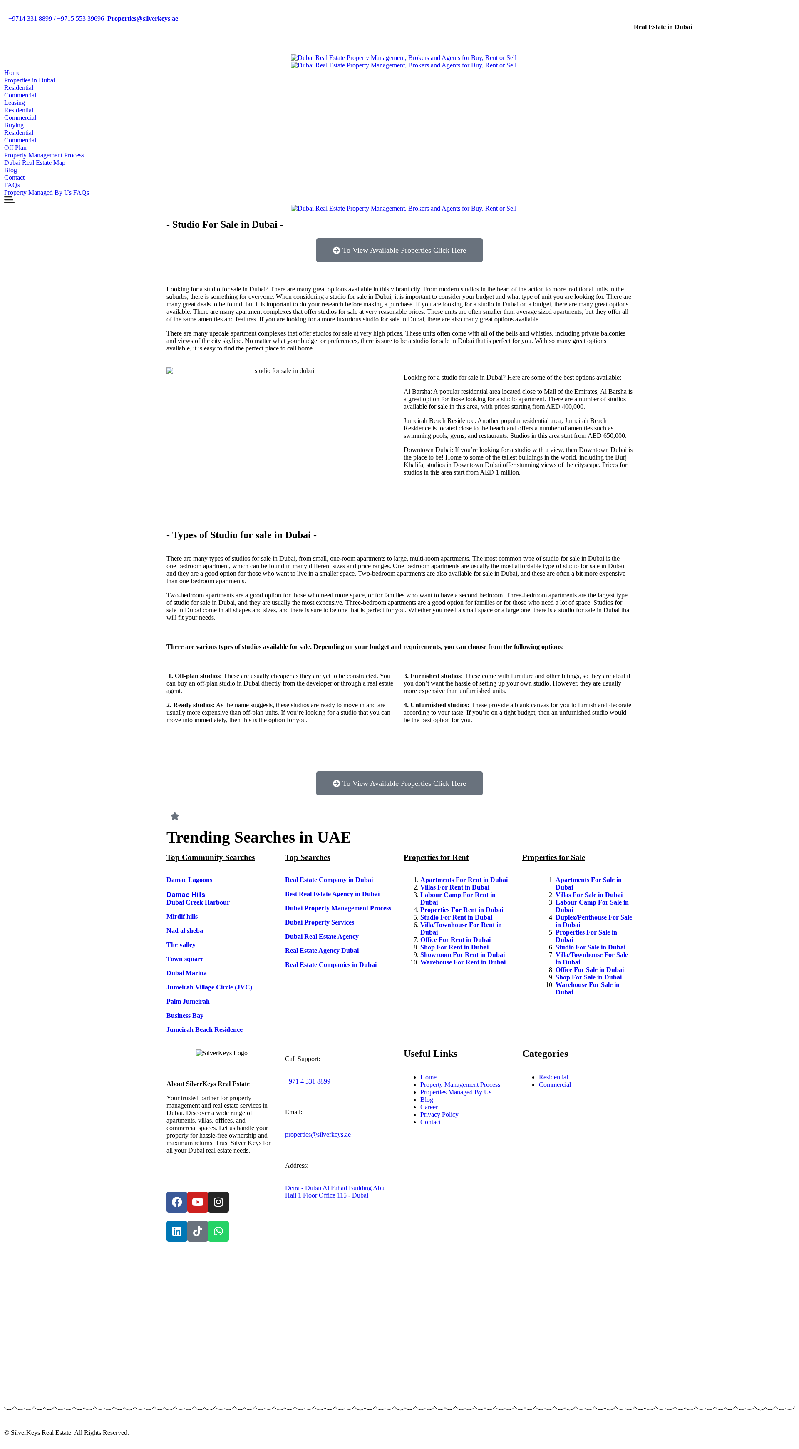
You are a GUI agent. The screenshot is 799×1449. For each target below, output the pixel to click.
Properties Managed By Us (455, 1092)
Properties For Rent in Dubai (462, 909)
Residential (18, 87)
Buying (14, 125)
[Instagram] (218, 1202)
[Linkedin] (176, 1231)
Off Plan (15, 147)
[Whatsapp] (218, 1231)
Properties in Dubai (29, 80)
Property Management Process (44, 155)
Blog (10, 170)
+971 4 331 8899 (307, 1081)
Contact (14, 177)
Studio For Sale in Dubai (591, 947)
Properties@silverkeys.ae (142, 18)
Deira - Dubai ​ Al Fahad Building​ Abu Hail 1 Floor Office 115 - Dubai (335, 1191)
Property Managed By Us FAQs (46, 192)
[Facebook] (176, 1202)
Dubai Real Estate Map (34, 162)
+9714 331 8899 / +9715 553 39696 (56, 18)
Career (429, 1107)
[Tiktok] (197, 1231)
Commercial (20, 95)
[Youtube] (197, 1202)
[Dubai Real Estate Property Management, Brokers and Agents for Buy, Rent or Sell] (403, 58)
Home (12, 72)
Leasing (14, 102)
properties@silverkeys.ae (318, 1134)
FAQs (12, 185)
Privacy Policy (439, 1114)
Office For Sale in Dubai (590, 969)
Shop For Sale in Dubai (589, 977)
